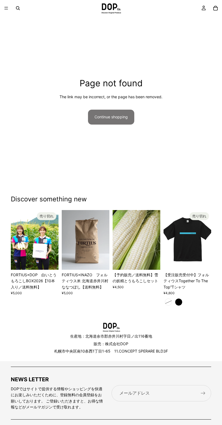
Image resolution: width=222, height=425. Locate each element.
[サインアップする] (203, 393)
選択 (105, 261)
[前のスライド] (17, 240)
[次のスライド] (52, 240)
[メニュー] (6, 8)
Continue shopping (111, 117)
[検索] (18, 8)
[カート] (215, 8)
